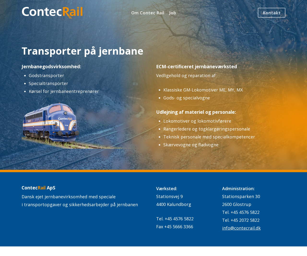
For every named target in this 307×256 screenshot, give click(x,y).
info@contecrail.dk (241, 228)
